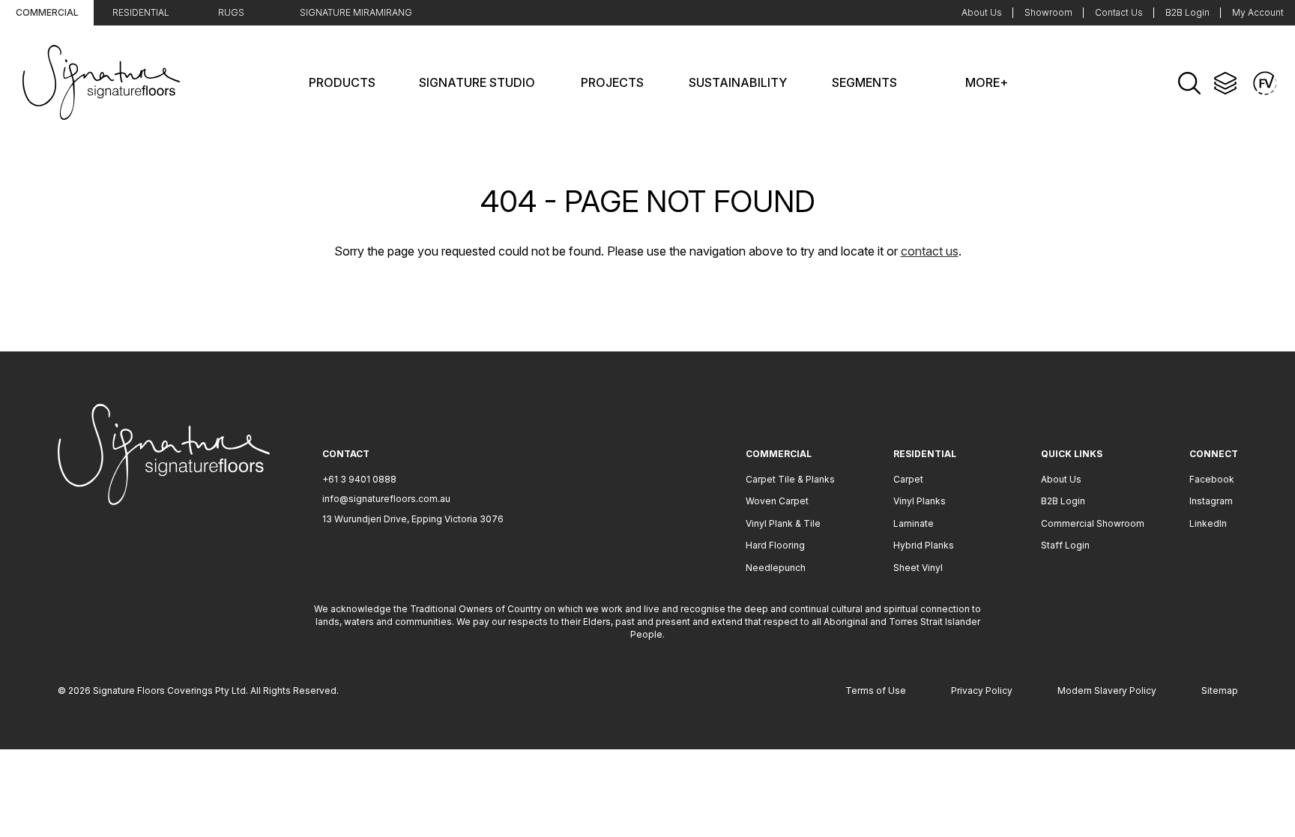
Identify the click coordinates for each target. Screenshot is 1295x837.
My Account (1258, 12)
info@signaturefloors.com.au (386, 498)
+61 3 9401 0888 (359, 479)
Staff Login (1065, 545)
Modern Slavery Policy (1106, 690)
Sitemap (1219, 690)
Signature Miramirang (356, 12)
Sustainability (738, 82)
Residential (140, 12)
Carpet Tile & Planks (790, 479)
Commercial (47, 12)
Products (342, 82)
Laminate (913, 523)
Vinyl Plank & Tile (783, 523)
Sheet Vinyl (918, 567)
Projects (612, 82)
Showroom (1048, 12)
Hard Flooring (775, 545)
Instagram (1211, 501)
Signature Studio (477, 82)
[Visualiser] (1265, 83)
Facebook (1211, 479)
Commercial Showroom (1092, 523)
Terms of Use (875, 690)
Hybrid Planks (923, 545)
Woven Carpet (777, 501)
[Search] (1189, 83)
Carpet (908, 479)
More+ (986, 82)
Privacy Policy (981, 690)
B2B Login (1187, 12)
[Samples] (1225, 83)
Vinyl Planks (919, 501)
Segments (864, 82)
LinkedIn (1208, 523)
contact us (930, 251)
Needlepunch (776, 567)
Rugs (231, 12)
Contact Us (1119, 12)
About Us (982, 12)
